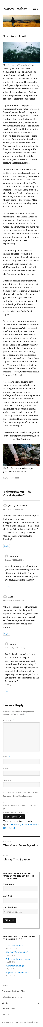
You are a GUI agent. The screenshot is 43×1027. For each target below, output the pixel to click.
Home (5, 985)
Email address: (10, 907)
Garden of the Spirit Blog (13, 991)
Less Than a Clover (14, 945)
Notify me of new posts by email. (15, 812)
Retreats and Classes (12, 997)
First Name (8, 884)
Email (7, 768)
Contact (5, 1015)
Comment (8, 720)
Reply (6, 546)
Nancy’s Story (8, 1009)
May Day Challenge (15, 966)
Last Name (8, 896)
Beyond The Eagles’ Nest (17, 972)
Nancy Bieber (15, 9)
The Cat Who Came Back (17, 952)
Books (5, 1003)
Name (6, 757)
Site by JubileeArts (31, 1022)
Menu (35, 9)
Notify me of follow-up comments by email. (20, 805)
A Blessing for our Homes (18, 959)
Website (7, 780)
